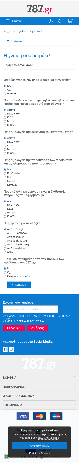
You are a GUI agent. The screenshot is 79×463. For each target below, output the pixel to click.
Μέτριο (11, 121)
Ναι (9, 268)
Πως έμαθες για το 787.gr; (21, 223)
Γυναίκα (14, 328)
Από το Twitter (16, 236)
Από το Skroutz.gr (18, 240)
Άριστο (11, 109)
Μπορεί (12, 93)
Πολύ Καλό (14, 113)
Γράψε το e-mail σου (18, 65)
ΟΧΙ (10, 89)
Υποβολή (19, 285)
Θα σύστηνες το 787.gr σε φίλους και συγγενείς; (36, 80)
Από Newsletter (16, 248)
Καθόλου (13, 125)
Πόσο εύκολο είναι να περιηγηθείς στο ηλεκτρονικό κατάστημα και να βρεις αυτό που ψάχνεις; (39, 102)
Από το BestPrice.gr (19, 244)
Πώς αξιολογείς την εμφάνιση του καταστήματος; (37, 132)
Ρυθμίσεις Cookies (39, 453)
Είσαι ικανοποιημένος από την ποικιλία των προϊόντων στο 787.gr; (34, 260)
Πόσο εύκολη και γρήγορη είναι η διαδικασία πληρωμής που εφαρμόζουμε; (35, 193)
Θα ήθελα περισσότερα (21, 276)
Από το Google (16, 229)
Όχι (9, 272)
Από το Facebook (17, 233)
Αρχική (8, 31)
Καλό (10, 117)
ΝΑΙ (9, 85)
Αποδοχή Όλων (39, 445)
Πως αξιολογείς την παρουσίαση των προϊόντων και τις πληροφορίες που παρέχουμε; (38, 161)
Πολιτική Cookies (48, 437)
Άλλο (10, 252)
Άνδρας (37, 328)
